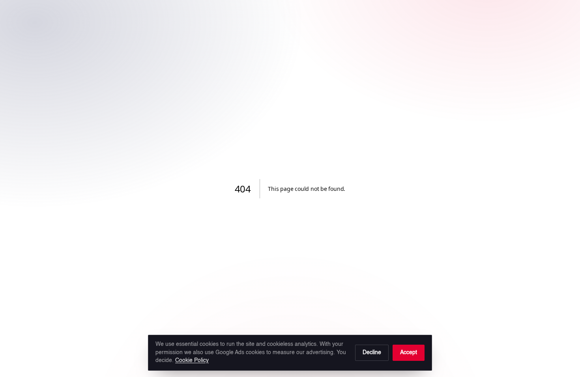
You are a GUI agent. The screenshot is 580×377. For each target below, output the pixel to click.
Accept (408, 352)
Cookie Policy (192, 360)
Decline (372, 352)
